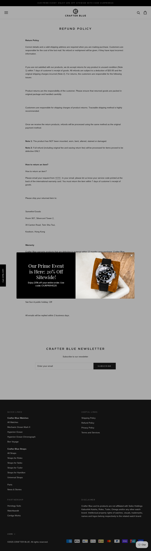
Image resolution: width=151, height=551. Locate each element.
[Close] (131, 255)
